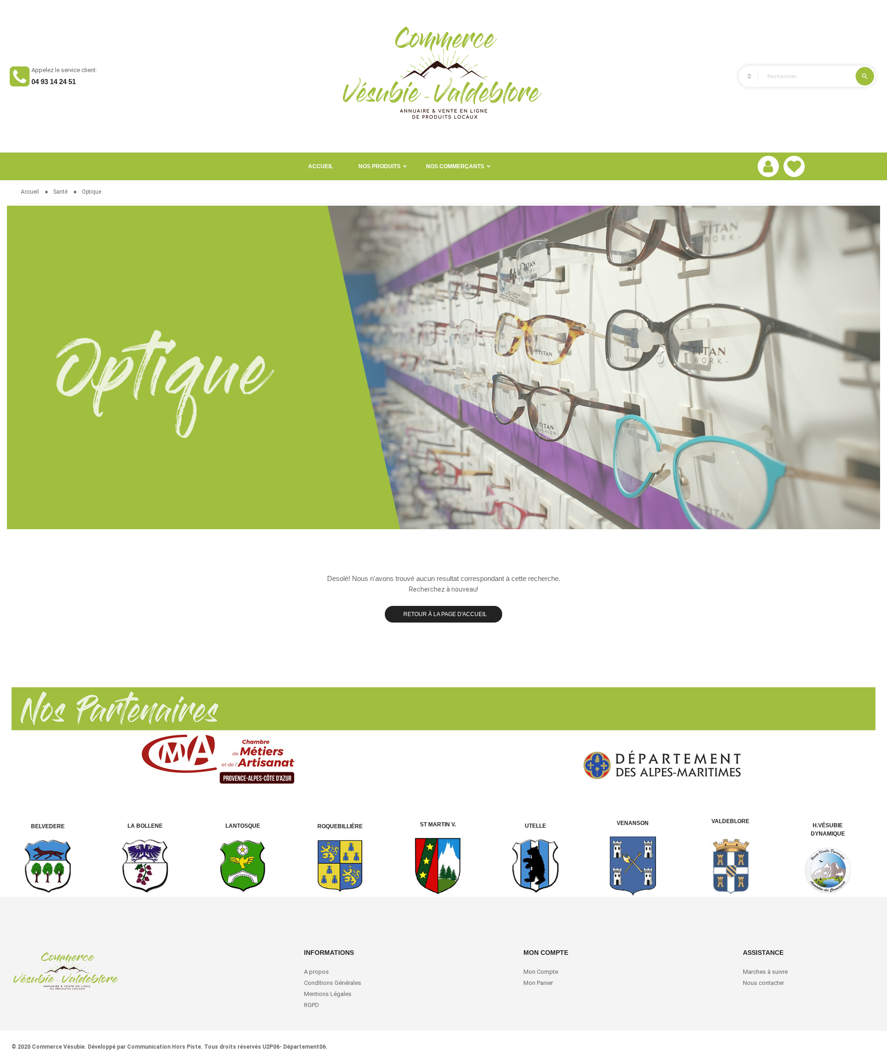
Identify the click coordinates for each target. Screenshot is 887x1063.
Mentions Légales (328, 993)
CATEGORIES (745, 76)
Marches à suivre (765, 971)
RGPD (311, 1005)
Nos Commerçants (455, 166)
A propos (316, 971)
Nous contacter (763, 982)
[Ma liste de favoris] (794, 166)
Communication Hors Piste (164, 1047)
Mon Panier (538, 982)
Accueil (320, 166)
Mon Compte (540, 971)
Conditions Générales (333, 982)
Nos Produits (379, 166)
